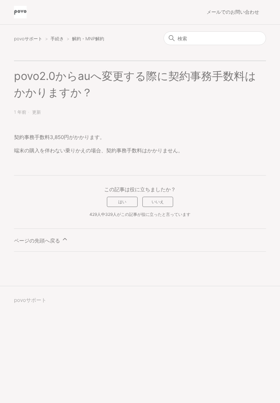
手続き (58, 38)
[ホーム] (20, 12)
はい (122, 201)
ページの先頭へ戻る (37, 240)
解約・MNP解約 (88, 38)
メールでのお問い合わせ (233, 12)
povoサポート (28, 38)
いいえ (158, 201)
